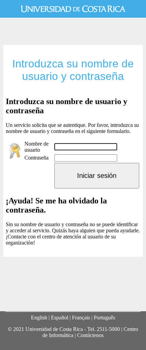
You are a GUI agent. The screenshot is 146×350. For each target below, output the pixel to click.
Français (81, 317)
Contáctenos (90, 335)
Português (104, 317)
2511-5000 (108, 329)
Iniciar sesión (96, 175)
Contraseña (36, 158)
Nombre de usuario (36, 147)
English (39, 317)
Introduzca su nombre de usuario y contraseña (73, 69)
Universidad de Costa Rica (73, 8)
